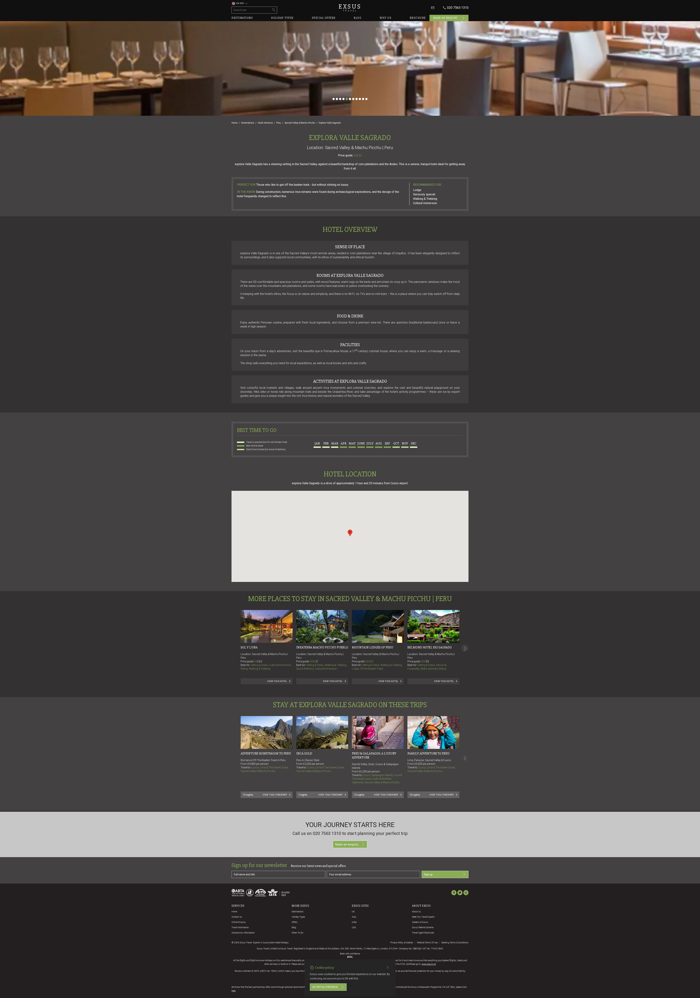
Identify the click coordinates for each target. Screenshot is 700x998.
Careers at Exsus (420, 922)
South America (265, 123)
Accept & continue (325, 987)
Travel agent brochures (423, 932)
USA (354, 927)
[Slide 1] (333, 99)
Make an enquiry (445, 18)
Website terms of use (427, 942)
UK (353, 911)
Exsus (350, 7)
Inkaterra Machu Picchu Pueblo (322, 647)
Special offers (324, 18)
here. (234, 990)
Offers (295, 922)
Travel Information (240, 927)
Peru (278, 123)
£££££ (358, 155)
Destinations (242, 18)
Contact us (237, 917)
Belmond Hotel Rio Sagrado (429, 647)
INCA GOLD (304, 753)
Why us (385, 18)
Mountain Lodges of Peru (372, 647)
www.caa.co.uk (429, 964)
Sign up (428, 874)
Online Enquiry (239, 922)
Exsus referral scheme (422, 927)
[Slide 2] (337, 99)
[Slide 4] (343, 99)
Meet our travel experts (423, 917)
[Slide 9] (360, 99)
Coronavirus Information (243, 932)
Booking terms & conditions (455, 942)
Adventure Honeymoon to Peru (266, 753)
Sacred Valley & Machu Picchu (300, 123)
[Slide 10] (363, 99)
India (354, 922)
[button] (350, 533)
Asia (354, 917)
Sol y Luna (249, 647)
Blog (357, 18)
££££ (314, 661)
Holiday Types (298, 917)
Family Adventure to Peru (428, 753)
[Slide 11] (366, 99)
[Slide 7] (353, 99)
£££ (259, 661)
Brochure (418, 18)
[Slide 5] (347, 99)
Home (235, 123)
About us (416, 911)
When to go (297, 932)
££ (258, 661)
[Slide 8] (356, 99)
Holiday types (282, 18)
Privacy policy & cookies (401, 942)
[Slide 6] (350, 99)
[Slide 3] (340, 99)
